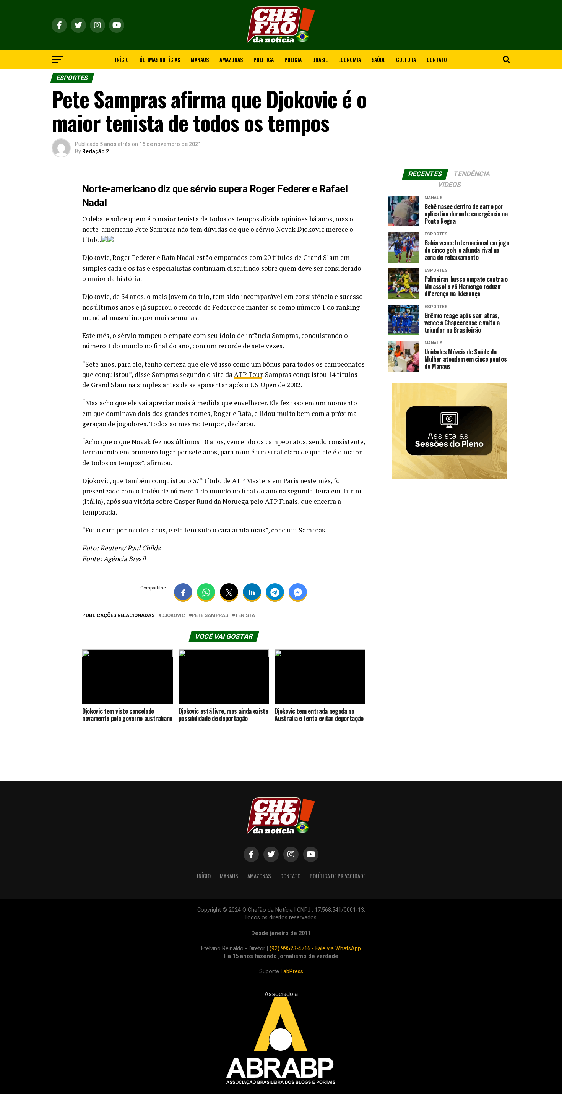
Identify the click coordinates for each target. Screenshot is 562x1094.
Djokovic (173, 615)
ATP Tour (248, 374)
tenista (245, 615)
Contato (437, 59)
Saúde (378, 59)
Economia (349, 59)
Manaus (200, 59)
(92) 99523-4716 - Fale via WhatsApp (315, 948)
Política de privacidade (337, 876)
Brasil (320, 59)
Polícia (293, 59)
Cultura (406, 59)
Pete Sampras (210, 615)
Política (263, 59)
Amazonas (231, 59)
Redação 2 (95, 151)
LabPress (292, 971)
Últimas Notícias (160, 59)
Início (122, 59)
